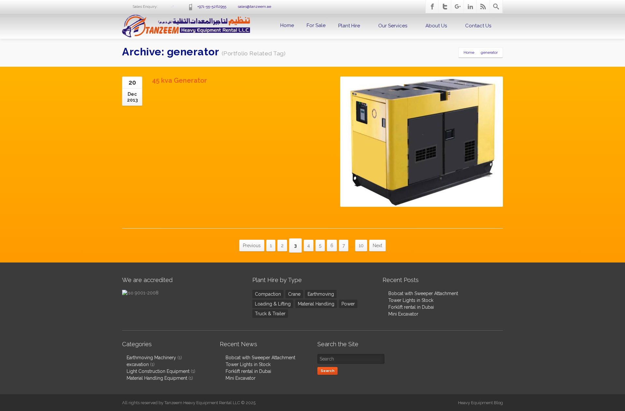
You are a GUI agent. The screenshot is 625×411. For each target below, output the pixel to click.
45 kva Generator (179, 80)
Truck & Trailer (270, 313)
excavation (138, 364)
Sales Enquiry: (159, 6)
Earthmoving (321, 294)
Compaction (268, 294)
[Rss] (483, 6)
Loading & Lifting (273, 303)
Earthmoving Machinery (151, 357)
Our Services (392, 26)
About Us (436, 26)
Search (327, 371)
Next (377, 245)
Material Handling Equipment (157, 378)
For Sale (316, 25)
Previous (252, 245)
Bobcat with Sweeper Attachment (423, 293)
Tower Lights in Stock (410, 300)
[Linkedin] (470, 6)
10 (361, 245)
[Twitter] (444, 6)
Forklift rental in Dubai (411, 307)
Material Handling (316, 303)
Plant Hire (349, 26)
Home (287, 25)
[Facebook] (432, 6)
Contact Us (478, 26)
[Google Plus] (457, 6)
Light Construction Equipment (158, 371)
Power (348, 303)
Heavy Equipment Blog (480, 402)
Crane (294, 294)
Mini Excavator (403, 314)
